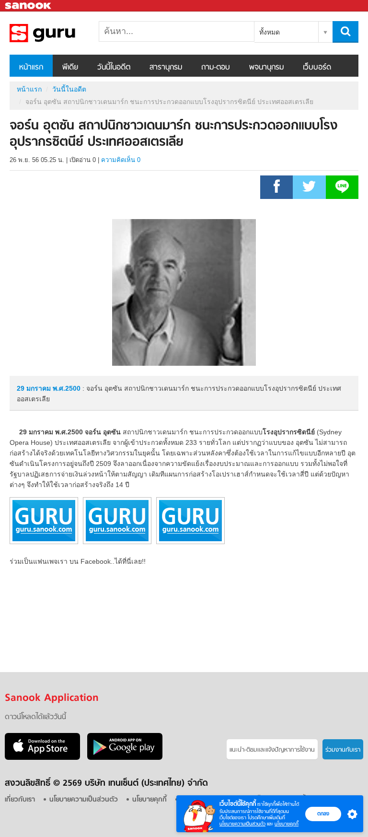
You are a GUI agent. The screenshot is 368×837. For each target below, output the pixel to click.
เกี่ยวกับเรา (20, 799)
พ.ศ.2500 (66, 388)
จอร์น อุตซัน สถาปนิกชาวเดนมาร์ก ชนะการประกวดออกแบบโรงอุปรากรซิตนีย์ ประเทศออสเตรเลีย (60, 33)
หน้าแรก (31, 67)
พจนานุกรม (266, 67)
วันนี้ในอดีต (113, 67)
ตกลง (323, 813)
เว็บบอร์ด (317, 67)
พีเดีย (70, 67)
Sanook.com (29, 6)
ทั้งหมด (269, 32)
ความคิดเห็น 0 (120, 159)
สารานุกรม (166, 67)
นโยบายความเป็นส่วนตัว (242, 823)
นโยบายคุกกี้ (287, 823)
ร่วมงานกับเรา (342, 750)
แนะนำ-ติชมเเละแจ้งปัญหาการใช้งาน (272, 750)
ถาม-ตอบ (215, 67)
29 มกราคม (35, 388)
